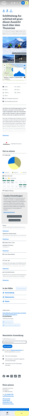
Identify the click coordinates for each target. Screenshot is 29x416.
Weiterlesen (6, 135)
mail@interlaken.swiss (8, 396)
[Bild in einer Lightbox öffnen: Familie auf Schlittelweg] (14, 45)
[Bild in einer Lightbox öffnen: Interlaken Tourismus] (6, 143)
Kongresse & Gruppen (8, 403)
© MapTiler (11, 77)
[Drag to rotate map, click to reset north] (4, 70)
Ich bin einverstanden (14, 220)
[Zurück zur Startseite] (4, 3)
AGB (11, 402)
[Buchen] (26, 3)
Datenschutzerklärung (16, 350)
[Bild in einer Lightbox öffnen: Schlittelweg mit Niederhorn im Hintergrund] (20, 59)
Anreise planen (6, 400)
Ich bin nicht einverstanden (14, 216)
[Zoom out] (4, 68)
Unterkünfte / (6, 402)
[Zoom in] (4, 65)
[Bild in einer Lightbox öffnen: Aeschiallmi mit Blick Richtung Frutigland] (8, 59)
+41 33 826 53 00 (9, 394)
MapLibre (6, 77)
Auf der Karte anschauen (21, 288)
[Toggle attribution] (25, 77)
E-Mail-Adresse (9, 339)
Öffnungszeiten (6, 398)
